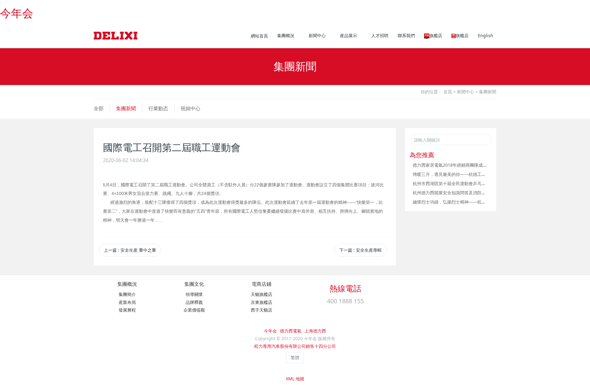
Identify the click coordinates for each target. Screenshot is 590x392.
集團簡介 (127, 294)
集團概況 (127, 284)
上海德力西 (315, 331)
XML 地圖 (295, 379)
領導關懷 (194, 294)
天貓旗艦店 (261, 294)
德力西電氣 (290, 331)
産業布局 (127, 302)
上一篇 (130, 250)
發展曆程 (127, 310)
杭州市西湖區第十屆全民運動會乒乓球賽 (451, 183)
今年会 (16, 13)
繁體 (295, 357)
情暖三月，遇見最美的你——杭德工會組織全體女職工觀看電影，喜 (477, 174)
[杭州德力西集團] (115, 35)
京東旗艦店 (261, 302)
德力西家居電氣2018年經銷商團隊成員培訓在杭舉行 (463, 165)
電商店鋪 (261, 284)
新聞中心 (465, 92)
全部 (99, 108)
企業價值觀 (194, 310)
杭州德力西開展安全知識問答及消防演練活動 (456, 193)
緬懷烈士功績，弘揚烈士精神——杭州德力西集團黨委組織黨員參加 (477, 202)
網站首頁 (259, 36)
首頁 (447, 92)
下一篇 (360, 250)
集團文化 (194, 284)
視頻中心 (190, 108)
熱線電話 (345, 288)
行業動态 (158, 108)
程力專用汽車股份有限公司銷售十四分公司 (295, 346)
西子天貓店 (261, 310)
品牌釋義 (194, 302)
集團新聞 (487, 92)
